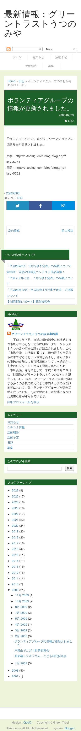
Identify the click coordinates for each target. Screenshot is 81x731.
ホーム (16, 57)
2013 (15, 566)
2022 (15, 514)
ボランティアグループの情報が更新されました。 (43, 643)
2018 (15, 537)
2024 (15, 502)
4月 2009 (21, 624)
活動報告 (31, 66)
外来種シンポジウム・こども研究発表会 (40, 656)
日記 (22, 81)
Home (11, 81)
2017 (15, 543)
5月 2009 (21, 618)
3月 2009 (21, 630)
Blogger (69, 728)
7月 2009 (21, 613)
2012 (15, 572)
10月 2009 (22, 601)
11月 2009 (22, 595)
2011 (15, 578)
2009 (15, 590)
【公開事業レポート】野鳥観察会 (28, 301)
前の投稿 (67, 230)
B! (63, 205)
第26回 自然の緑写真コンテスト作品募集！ (35, 272)
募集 (51, 66)
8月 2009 (21, 607)
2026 (15, 490)
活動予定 (61, 57)
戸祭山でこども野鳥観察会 (31, 650)
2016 (15, 549)
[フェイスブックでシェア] (40, 205)
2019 (15, 531)
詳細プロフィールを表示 (23, 402)
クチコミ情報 (16, 427)
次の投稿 (14, 230)
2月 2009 (21, 636)
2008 (15, 670)
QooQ (27, 722)
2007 (15, 676)
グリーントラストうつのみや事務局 (34, 334)
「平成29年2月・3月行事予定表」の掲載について (38, 266)
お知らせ (38, 57)
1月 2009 (21, 663)
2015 (15, 555)
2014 (15, 561)
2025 (15, 496)
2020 (15, 525)
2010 (15, 584)
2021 (15, 520)
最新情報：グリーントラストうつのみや (40, 23)
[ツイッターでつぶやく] (17, 205)
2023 (15, 508)
